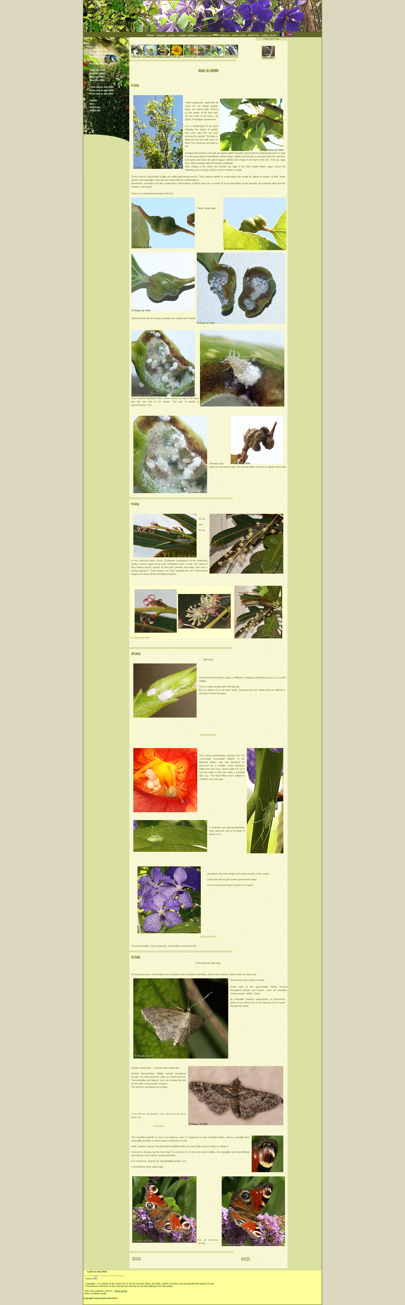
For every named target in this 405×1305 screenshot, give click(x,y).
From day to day (99, 50)
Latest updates (188, 35)
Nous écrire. (120, 1291)
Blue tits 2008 (107, 73)
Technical (95, 107)
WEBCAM (95, 110)
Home (151, 35)
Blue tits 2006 (107, 80)
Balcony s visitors (107, 56)
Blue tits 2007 (107, 77)
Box (92, 104)
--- (238, 35)
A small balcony (98, 63)
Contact (161, 35)
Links (171, 35)
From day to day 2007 (107, 93)
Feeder (93, 100)
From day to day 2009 (107, 87)
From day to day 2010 (101, 53)
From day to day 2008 (107, 90)
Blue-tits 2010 (107, 70)
